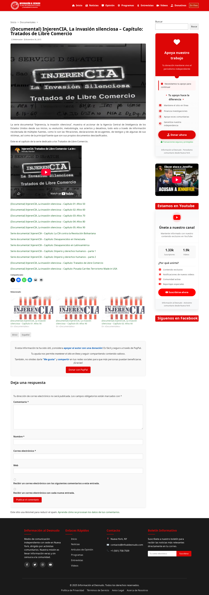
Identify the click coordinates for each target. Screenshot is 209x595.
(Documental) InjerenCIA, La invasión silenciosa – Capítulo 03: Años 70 (48, 215)
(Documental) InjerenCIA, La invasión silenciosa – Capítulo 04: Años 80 (48, 221)
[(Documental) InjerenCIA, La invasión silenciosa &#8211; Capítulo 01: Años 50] (32, 307)
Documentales (28, 22)
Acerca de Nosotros (137, 590)
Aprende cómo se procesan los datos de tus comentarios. (89, 512)
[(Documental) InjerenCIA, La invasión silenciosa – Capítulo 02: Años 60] (123, 307)
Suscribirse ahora (178, 292)
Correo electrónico (24, 450)
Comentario (21, 401)
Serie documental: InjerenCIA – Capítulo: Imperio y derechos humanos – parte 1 (53, 251)
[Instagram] (42, 564)
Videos (164, 5)
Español (25, 334)
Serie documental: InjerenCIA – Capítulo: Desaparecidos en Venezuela (48, 239)
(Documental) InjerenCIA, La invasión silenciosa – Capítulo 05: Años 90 (48, 227)
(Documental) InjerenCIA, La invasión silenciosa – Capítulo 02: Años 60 (48, 209)
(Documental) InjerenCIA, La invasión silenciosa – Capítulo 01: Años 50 (48, 203)
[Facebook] (27, 564)
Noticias (94, 5)
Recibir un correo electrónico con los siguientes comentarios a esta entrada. (56, 483)
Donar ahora (178, 134)
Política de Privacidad (72, 590)
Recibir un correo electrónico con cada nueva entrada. (44, 492)
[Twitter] (35, 564)
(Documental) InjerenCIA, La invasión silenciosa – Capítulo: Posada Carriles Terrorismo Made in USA (64, 268)
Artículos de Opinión (82, 549)
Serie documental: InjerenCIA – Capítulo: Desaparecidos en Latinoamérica (50, 245)
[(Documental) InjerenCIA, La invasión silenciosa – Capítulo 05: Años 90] (77, 307)
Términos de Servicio (98, 590)
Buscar (159, 21)
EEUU (14, 334)
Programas (127, 5)
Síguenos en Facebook (178, 318)
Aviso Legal (118, 590)
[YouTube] (50, 564)
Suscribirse (184, 554)
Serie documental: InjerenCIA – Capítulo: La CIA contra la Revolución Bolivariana (53, 233)
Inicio (79, 5)
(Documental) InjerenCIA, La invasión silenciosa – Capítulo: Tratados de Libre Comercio (57, 262)
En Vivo (194, 5)
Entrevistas (147, 5)
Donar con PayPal (78, 369)
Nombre (18, 436)
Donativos (180, 5)
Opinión (110, 5)
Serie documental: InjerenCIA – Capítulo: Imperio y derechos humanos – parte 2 (53, 256)
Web (15, 465)
